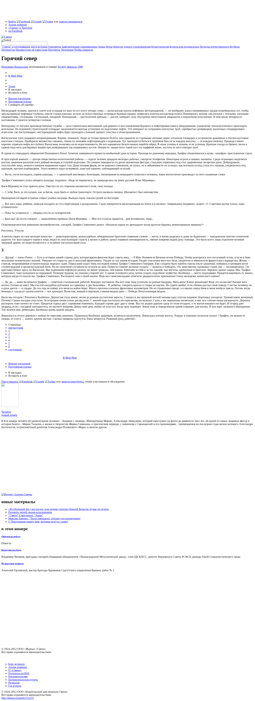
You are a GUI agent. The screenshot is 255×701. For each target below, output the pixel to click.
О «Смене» (15, 670)
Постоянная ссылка (19, 101)
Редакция (13, 682)
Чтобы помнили (83, 49)
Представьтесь (9, 381)
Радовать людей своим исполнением (30, 512)
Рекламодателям (18, 676)
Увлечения (67, 49)
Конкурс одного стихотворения (132, 46)
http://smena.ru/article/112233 (17, 697)
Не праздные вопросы (12, 563)
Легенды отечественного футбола (219, 46)
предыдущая (15, 327)
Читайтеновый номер (9, 413)
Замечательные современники (79, 46)
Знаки (101, 46)
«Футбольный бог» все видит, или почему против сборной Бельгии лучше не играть (58, 509)
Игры (109, 46)
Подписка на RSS (18, 673)
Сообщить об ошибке (21, 104)
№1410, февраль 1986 (70, 66)
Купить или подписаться (184, 46)
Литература (8, 49)
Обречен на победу (11, 536)
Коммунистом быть (11, 550)
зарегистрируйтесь (72, 381)
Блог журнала (16, 664)
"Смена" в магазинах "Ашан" (25, 515)
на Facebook (15, 30)
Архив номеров (17, 24)
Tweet (11, 86)
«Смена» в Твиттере (20, 27)
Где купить (14, 685)
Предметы (54, 49)
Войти (12, 21)
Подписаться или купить (23, 679)
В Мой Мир (15, 75)
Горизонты (54, 46)
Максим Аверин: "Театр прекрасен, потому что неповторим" (44, 518)
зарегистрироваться (70, 21)
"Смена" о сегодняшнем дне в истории (24, 46)
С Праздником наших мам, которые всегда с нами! (38, 521)
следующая (15, 349)
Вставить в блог (17, 92)
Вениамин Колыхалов (14, 66)
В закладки (15, 89)
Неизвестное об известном (31, 49)
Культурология (160, 46)
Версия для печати (19, 98)
